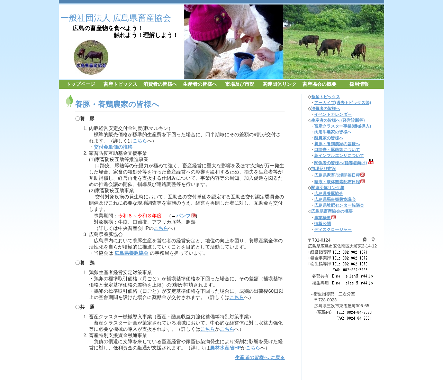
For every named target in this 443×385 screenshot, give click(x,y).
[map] (373, 240)
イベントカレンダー (333, 114)
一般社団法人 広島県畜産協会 (116, 17)
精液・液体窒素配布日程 (337, 181)
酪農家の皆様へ (328, 137)
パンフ (183, 215)
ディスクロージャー (333, 229)
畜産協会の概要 (319, 84)
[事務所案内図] (365, 240)
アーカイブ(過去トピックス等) (342, 102)
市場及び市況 (239, 84)
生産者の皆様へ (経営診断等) (338, 120)
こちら (140, 140)
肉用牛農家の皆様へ (333, 132)
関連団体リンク (280, 84)
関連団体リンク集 (327, 187)
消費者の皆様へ (160, 84)
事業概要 (322, 217)
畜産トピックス (120, 84)
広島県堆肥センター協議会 (339, 205)
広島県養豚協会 (131, 253)
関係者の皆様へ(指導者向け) (340, 162)
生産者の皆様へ (200, 84)
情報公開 (322, 223)
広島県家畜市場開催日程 (337, 175)
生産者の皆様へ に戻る (260, 357)
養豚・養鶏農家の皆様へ (337, 143)
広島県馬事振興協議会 (335, 199)
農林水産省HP (225, 347)
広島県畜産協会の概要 (332, 211)
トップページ (80, 84)
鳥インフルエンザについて (339, 155)
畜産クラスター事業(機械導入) (342, 126)
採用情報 (359, 84)
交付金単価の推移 (113, 147)
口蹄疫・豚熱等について (337, 149)
